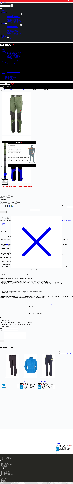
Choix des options (3, 385)
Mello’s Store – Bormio (9, 76)
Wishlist (3, 480)
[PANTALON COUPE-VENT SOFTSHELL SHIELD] (49, 377)
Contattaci (4, 459)
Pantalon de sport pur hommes (28, 304)
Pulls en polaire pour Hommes (12, 57)
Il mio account (4, 478)
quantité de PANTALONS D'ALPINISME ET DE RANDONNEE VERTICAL (14, 210)
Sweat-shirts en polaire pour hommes (13, 56)
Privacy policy (4, 466)
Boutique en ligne (49, 304)
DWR (7, 244)
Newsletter (4, 481)
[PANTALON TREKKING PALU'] (13, 377)
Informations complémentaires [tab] (7, 224)
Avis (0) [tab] (3, 225)
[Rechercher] (10, 82)
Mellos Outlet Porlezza (6, 473)
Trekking (69, 220)
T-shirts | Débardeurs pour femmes (13, 68)
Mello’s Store (4, 75)
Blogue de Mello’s (5, 74)
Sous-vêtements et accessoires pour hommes (15, 59)
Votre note (2, 326)
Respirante (65, 220)
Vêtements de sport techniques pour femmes (12, 62)
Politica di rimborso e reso (7, 464)
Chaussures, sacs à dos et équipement (13, 60)
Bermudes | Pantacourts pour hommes (13, 55)
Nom (1, 328)
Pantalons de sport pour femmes (12, 64)
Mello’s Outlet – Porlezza (9, 78)
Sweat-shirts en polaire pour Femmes (13, 66)
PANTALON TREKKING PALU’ (8, 379)
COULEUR (2, 205)
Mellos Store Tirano (5, 472)
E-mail (1, 330)
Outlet (3, 73)
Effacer (65, 207)
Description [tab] (4, 223)
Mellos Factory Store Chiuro (7, 474)
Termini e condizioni (6, 465)
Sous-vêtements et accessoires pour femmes (14, 71)
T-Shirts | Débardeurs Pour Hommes (13, 58)
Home (3, 49)
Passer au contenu (3, 2)
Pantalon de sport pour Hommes (12, 54)
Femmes (3, 61)
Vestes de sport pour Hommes (12, 53)
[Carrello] (68, 0)
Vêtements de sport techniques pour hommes (13, 52)
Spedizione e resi (5, 463)
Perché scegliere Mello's (6, 458)
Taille (63, 205)
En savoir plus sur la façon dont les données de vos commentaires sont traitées (33, 342)
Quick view (18, 386)
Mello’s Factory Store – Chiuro (10, 77)
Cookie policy (4, 467)
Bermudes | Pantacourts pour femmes (13, 65)
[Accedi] (66, 0)
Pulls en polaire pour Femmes (12, 67)
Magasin (3, 50)
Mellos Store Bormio (6, 471)
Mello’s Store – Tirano (9, 79)
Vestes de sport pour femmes (12, 63)
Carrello (3, 479)
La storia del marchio (6, 457)
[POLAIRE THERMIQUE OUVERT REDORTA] (31, 377)
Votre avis (2, 338)
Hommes (4, 51)
